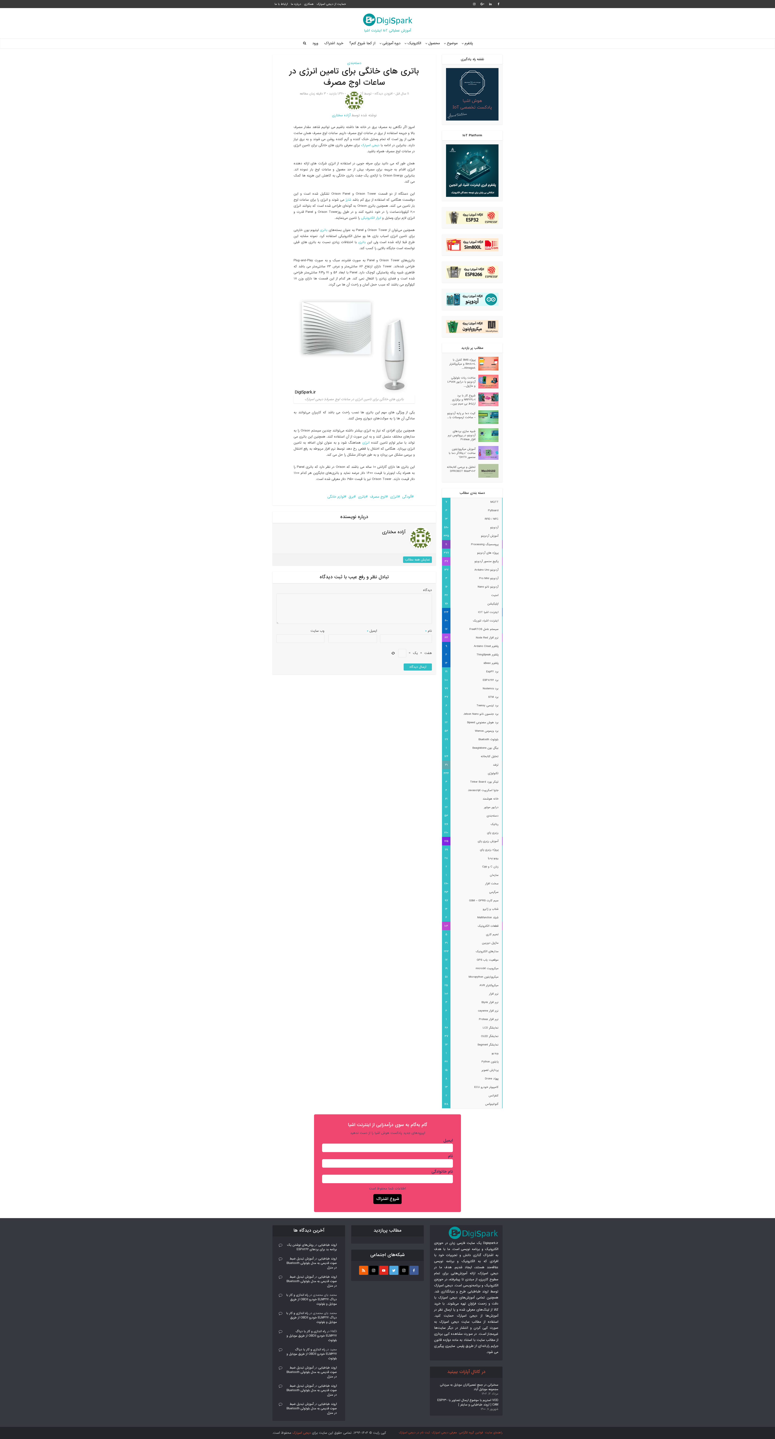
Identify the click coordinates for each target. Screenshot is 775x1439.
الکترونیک (414, 43)
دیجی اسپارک (370, 145)
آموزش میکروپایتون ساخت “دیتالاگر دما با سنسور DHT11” (462, 453)
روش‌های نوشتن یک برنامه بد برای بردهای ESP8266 (312, 1247)
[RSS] (363, 1270)
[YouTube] (383, 1270)
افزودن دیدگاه (384, 94)
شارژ (348, 199)
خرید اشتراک (333, 43)
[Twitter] (393, 1270)
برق (351, 497)
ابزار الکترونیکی (371, 217)
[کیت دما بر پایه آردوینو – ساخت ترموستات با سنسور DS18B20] (487, 417)
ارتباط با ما (281, 4)
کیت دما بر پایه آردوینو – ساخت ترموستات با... (461, 415)
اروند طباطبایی (327, 1245)
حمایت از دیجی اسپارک (331, 4)
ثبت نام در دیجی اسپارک (414, 1432)
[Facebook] (414, 1270)
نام (428, 630)
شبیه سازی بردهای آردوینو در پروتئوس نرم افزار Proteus (461, 435)
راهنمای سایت (494, 1432)
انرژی (366, 442)
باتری (324, 230)
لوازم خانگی (335, 497)
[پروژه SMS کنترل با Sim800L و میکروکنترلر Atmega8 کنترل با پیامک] (487, 364)
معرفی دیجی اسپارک (444, 1432)
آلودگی (407, 497)
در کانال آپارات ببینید (466, 1372)
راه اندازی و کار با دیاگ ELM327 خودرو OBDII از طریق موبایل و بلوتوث (311, 1299)
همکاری (309, 4)
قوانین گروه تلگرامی (471, 1432)
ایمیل (372, 630)
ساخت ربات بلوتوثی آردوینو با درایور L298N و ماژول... (461, 382)
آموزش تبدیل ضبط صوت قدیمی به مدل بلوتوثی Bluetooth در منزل (312, 1263)
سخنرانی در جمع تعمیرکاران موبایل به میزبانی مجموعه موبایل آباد (469, 1387)
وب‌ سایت (317, 630)
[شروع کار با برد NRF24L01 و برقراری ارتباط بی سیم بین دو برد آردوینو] (487, 399)
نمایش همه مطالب (417, 559)
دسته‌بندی (354, 63)
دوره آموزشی (391, 43)
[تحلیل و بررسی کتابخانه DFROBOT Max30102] (487, 471)
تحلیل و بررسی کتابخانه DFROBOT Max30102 (461, 469)
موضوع (452, 43)
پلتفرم (469, 43)
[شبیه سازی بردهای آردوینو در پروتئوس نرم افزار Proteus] (487, 435)
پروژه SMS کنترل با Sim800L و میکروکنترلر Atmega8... (462, 364)
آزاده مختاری (341, 115)
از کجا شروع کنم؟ (362, 43)
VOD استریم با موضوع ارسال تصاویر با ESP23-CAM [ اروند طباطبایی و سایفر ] (467, 1402)
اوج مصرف (378, 497)
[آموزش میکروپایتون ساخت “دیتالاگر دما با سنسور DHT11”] (487, 453)
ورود (315, 43)
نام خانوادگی (442, 1172)
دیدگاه (427, 590)
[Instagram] (403, 1270)
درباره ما (296, 4)
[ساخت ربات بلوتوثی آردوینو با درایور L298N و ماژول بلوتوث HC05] (487, 381)
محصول (434, 43)
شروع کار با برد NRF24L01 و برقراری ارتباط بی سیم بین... (462, 399)
